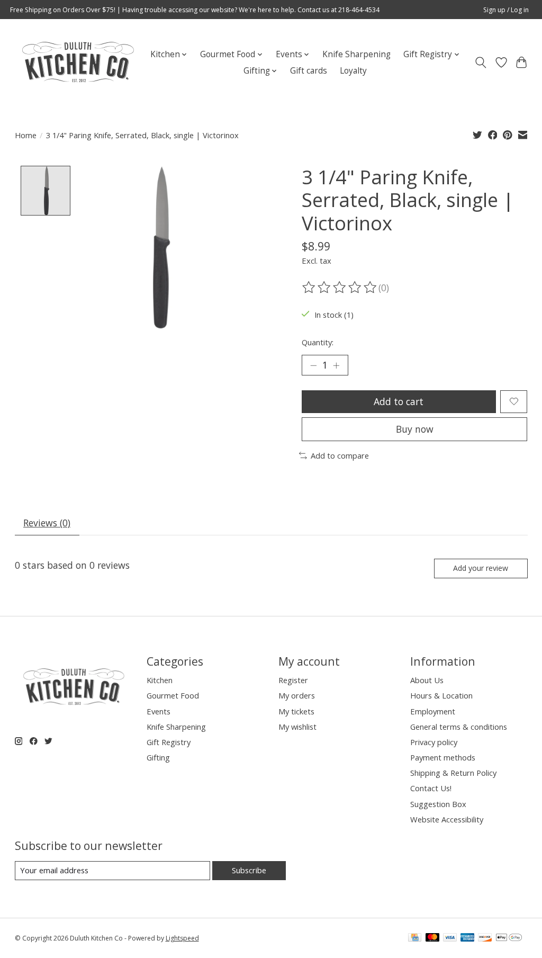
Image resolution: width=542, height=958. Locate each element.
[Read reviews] (340, 287)
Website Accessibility (446, 819)
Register (293, 680)
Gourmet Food (173, 695)
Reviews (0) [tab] (46, 522)
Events (158, 711)
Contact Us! (430, 788)
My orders (296, 695)
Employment (432, 711)
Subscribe (249, 870)
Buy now (414, 429)
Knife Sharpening (356, 54)
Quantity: (317, 342)
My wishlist (297, 726)
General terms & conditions (458, 726)
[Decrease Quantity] (313, 365)
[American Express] (467, 938)
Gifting (158, 757)
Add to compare (340, 455)
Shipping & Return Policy (453, 772)
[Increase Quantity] (336, 365)
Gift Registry (169, 742)
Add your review (480, 568)
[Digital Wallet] (509, 938)
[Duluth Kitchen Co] (77, 62)
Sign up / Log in (506, 9)
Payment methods (442, 757)
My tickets (296, 711)
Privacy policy (433, 742)
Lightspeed (182, 938)
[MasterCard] (432, 938)
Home (26, 135)
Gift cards (308, 70)
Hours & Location (441, 695)
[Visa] (450, 938)
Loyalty (353, 70)
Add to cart (398, 401)
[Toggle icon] (480, 62)
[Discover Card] (485, 938)
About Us (427, 680)
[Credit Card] (414, 938)
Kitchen (160, 680)
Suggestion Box (438, 804)
